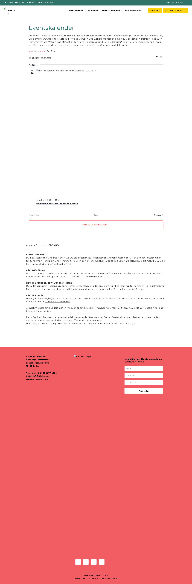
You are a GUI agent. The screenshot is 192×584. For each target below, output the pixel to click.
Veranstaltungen (37, 51)
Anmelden (144, 391)
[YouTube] (161, 3)
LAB (17, 2)
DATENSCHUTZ (95, 578)
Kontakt (170, 3)
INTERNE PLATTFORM (175, 10)
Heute (96, 215)
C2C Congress (27, 2)
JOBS (105, 575)
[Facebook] (148, 3)
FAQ (97, 575)
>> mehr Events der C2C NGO (42, 245)
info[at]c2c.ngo (41, 376)
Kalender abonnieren (94, 225)
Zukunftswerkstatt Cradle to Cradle (57, 203)
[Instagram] (152, 3)
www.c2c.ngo (42, 379)
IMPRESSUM (80, 578)
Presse (179, 3)
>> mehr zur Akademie (57, 301)
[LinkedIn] (156, 3)
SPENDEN (154, 10)
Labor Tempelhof (44, 2)
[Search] (187, 2)
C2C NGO (9, 2)
